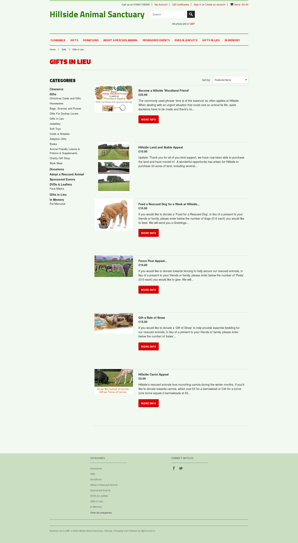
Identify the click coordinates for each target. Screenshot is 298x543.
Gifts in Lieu (211, 40)
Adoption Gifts (58, 139)
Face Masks (57, 188)
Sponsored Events (156, 40)
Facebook (173, 468)
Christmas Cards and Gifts (65, 98)
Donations (91, 40)
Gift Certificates (180, 4)
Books (53, 144)
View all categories (101, 512)
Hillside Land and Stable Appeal (160, 149)
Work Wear (56, 163)
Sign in (198, 4)
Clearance (57, 40)
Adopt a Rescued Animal (120, 40)
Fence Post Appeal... (152, 263)
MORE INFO (148, 119)
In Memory (232, 40)
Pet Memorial (57, 204)
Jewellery (55, 124)
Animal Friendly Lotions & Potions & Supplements (65, 151)
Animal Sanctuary (97, 14)
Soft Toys (55, 129)
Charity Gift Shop (60, 158)
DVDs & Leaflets (186, 40)
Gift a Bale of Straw (151, 319)
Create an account (215, 4)
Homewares (56, 103)
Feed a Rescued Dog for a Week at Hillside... (169, 206)
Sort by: (206, 80)
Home (53, 49)
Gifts (74, 40)
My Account (161, 4)
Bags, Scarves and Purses (65, 108)
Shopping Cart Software (125, 530)
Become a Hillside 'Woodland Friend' (163, 92)
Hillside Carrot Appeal (153, 376)
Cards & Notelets (60, 134)
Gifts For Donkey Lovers (64, 113)
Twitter (180, 468)
